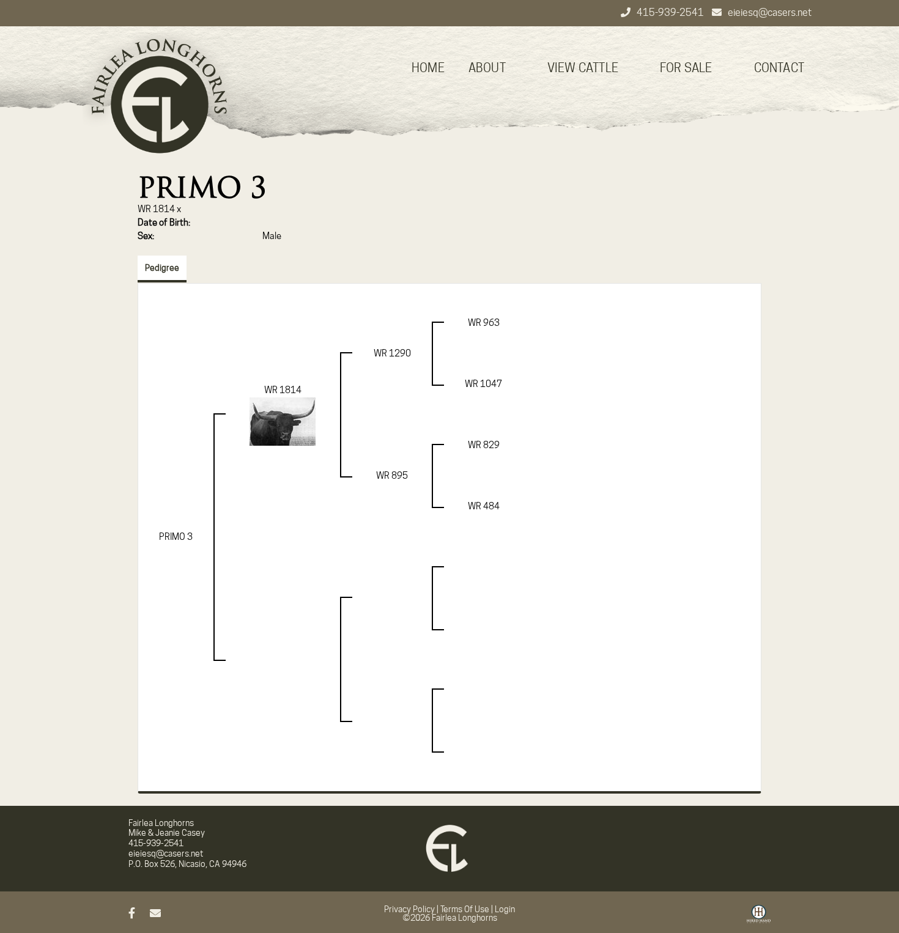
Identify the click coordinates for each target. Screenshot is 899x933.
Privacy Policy (409, 909)
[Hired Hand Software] (759, 918)
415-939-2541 (671, 12)
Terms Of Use (464, 909)
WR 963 (484, 322)
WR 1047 (483, 383)
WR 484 (484, 506)
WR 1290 (392, 353)
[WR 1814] (283, 420)
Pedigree (162, 268)
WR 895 (392, 475)
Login (505, 909)
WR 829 (484, 445)
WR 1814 (156, 209)
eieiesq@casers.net (770, 12)
